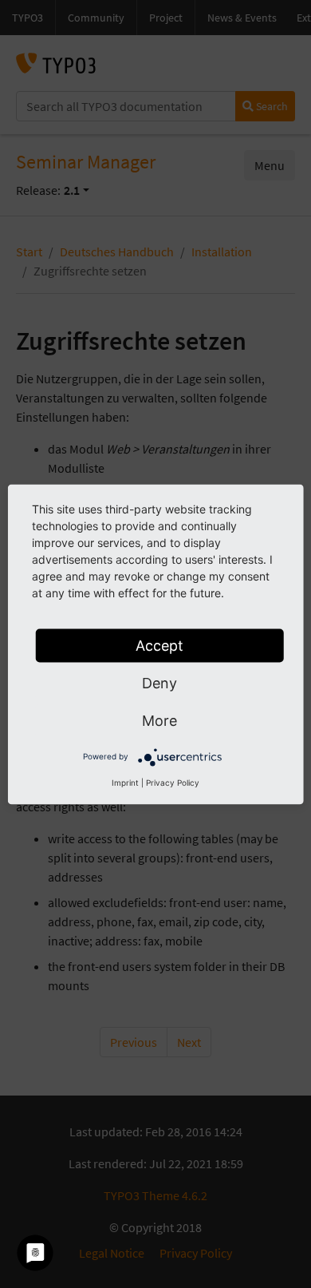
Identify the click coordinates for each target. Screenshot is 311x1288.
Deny (159, 682)
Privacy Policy (172, 782)
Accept (159, 644)
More (159, 719)
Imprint (125, 782)
